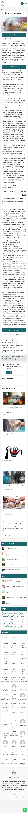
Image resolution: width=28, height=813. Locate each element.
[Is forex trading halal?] (3, 548)
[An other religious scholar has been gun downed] (3, 602)
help (4, 623)
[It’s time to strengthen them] (3, 559)
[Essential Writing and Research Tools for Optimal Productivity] (3, 570)
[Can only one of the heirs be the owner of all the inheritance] (14, 425)
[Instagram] (14, 795)
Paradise (5, 626)
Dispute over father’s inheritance (12, 511)
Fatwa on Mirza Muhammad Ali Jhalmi (13, 486)
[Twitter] (12, 795)
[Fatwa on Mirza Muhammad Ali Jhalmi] (14, 477)
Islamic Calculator (13, 365)
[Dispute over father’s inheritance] (14, 502)
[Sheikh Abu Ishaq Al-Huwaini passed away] (3, 586)
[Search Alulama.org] (22, 3)
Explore (9, 372)
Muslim (22, 616)
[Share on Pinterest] (10, 360)
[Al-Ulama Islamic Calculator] (8, 581)
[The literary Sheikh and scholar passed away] (3, 597)
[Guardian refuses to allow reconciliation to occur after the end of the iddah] (14, 523)
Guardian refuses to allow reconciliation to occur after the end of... (13, 528)
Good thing (5, 619)
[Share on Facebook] (3, 360)
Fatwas (6, 358)
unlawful (15, 623)
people (9, 623)
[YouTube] (17, 795)
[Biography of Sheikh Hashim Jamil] (3, 564)
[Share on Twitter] (5, 360)
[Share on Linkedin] (7, 360)
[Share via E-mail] (15, 360)
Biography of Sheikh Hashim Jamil (14, 564)
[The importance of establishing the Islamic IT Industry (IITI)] (3, 553)
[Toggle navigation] (26, 4)
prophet (17, 619)
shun (22, 626)
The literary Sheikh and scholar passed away (16, 597)
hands (10, 626)
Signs (23, 619)
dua (4, 613)
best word (9, 613)
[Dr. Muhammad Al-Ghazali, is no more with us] (3, 591)
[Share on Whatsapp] (12, 360)
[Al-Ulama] (2, 3)
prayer (15, 613)
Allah (21, 623)
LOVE (11, 619)
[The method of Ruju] (14, 452)
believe (16, 626)
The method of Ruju (8, 460)
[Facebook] (10, 795)
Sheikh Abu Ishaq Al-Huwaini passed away (16, 586)
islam (12, 616)
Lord (17, 616)
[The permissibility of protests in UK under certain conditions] (14, 398)
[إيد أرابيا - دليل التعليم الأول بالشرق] (14, 772)
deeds (21, 613)
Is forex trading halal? (11, 548)
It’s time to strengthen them (12, 559)
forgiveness (5, 616)
